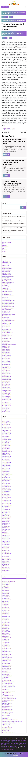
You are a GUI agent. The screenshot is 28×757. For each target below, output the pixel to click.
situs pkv (19, 738)
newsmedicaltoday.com (7, 712)
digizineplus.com (6, 514)
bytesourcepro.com (6, 495)
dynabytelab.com (6, 589)
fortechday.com (5, 730)
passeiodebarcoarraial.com (8, 276)
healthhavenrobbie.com (7, 683)
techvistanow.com (6, 459)
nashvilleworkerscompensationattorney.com (12, 721)
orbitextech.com (5, 674)
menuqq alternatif (4, 738)
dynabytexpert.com (6, 530)
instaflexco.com (5, 630)
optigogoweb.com (6, 568)
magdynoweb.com (6, 488)
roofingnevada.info (6, 713)
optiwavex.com (5, 556)
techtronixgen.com (6, 358)
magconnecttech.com (7, 675)
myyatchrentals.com (6, 294)
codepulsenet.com (6, 509)
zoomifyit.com (5, 571)
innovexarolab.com (6, 388)
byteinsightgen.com (6, 384)
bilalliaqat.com (5, 707)
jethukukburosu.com (6, 309)
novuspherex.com (6, 613)
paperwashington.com (7, 703)
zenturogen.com (5, 539)
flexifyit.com (4, 532)
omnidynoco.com (6, 558)
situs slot (10, 746)
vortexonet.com (5, 593)
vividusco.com (5, 602)
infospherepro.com (6, 653)
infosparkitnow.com (6, 433)
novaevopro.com (6, 615)
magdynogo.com (6, 411)
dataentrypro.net (5, 267)
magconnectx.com (6, 715)
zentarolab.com (5, 564)
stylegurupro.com (6, 646)
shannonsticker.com (6, 273)
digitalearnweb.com (6, 262)
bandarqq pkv (4, 746)
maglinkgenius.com (6, 466)
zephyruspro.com (6, 523)
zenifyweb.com (5, 677)
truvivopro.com (5, 601)
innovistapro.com (6, 631)
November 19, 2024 (7, 32)
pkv (3, 243)
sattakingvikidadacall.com (8, 695)
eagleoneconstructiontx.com (8, 686)
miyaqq (12, 747)
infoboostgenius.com (6, 379)
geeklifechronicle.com (7, 651)
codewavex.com (5, 469)
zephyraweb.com (6, 608)
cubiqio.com (4, 649)
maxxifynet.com (5, 595)
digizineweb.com (6, 453)
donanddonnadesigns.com (8, 684)
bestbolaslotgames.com (7, 697)
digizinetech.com (6, 385)
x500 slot (9, 741)
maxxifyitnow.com (6, 520)
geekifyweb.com (5, 436)
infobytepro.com (5, 442)
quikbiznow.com (5, 565)
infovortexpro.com (6, 402)
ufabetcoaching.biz (6, 726)
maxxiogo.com (5, 533)
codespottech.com (6, 346)
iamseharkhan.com (6, 279)
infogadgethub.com (6, 422)
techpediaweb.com (6, 364)
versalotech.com (6, 639)
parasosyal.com (5, 317)
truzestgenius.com (6, 476)
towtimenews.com (6, 305)
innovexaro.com (5, 515)
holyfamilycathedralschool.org (8, 722)
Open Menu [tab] (6, 7)
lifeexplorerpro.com (6, 660)
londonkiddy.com (6, 724)
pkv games (7, 128)
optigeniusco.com (6, 611)
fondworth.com (5, 277)
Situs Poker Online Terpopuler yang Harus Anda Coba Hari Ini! (14, 13)
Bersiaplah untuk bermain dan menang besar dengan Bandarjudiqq (13, 162)
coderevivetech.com (6, 397)
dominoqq (4, 249)
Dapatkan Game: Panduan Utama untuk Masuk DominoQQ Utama (14, 141)
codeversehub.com (6, 500)
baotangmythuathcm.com (7, 308)
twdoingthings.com (6, 331)
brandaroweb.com (6, 570)
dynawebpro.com (6, 544)
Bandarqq (5, 16)
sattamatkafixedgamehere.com (9, 698)
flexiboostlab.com (6, 633)
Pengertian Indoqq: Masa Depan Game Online (12, 227)
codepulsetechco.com (7, 451)
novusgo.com (5, 662)
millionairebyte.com (6, 729)
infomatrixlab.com (6, 498)
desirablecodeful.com (7, 335)
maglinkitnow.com (6, 352)
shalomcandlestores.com (7, 295)
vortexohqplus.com (6, 634)
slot (13, 128)
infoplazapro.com (6, 370)
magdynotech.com (6, 511)
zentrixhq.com (5, 527)
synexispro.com (5, 716)
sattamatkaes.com (6, 299)
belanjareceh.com (6, 271)
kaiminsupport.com (6, 270)
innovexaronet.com (6, 457)
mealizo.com (5, 285)
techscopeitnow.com (6, 405)
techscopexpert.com (6, 362)
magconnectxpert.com (7, 474)
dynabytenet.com (6, 494)
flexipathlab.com (5, 547)
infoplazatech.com (6, 438)
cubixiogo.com (5, 552)
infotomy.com (5, 343)
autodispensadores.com (7, 709)
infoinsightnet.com (6, 447)
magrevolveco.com (6, 399)
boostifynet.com (5, 619)
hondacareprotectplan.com (8, 302)
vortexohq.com (5, 656)
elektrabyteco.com (6, 472)
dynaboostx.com (6, 628)
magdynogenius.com (6, 355)
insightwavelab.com (6, 659)
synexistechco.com (6, 599)
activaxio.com (5, 643)
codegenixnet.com (6, 393)
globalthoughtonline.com (7, 291)
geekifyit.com (5, 297)
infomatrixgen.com (6, 387)
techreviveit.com (5, 372)
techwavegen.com (6, 381)
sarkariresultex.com (6, 283)
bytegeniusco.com (6, 375)
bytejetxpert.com (6, 408)
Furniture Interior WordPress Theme (13, 753)
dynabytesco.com (6, 645)
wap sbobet (3, 741)
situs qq (23, 738)
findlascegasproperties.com (8, 681)
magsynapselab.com (6, 356)
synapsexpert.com (6, 562)
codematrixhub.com (6, 376)
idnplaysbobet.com (6, 694)
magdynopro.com (6, 369)
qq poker (4, 251)
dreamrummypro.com (7, 268)
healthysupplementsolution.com (9, 344)
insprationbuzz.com (6, 274)
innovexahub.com (6, 596)
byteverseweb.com (6, 501)
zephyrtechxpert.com (7, 479)
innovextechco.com (6, 465)
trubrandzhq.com (6, 618)
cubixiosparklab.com (6, 462)
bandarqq (3, 747)
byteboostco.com (6, 471)
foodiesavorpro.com (6, 654)
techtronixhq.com (6, 421)
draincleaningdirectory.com (8, 306)
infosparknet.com (6, 518)
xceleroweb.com (5, 567)
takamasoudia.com (6, 329)
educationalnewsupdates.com (8, 581)
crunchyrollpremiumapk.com (8, 300)
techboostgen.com (6, 425)
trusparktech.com (6, 616)
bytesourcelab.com (6, 517)
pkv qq (10, 738)
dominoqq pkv (5, 246)
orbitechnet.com (5, 555)
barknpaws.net (5, 286)
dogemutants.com (6, 326)
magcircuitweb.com (6, 361)
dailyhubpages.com (6, 692)
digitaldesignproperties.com (8, 282)
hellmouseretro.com (6, 323)
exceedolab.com (5, 642)
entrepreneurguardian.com (8, 700)
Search (4, 203)
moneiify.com (5, 292)
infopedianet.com (6, 507)
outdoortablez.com (6, 341)
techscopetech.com (6, 486)
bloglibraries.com (6, 312)
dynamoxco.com (6, 538)
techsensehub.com (6, 427)
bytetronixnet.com (6, 407)
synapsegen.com (6, 545)
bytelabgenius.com (6, 365)
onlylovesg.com (5, 689)
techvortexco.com (6, 434)
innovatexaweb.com (6, 430)
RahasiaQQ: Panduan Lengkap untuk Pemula (12, 220)
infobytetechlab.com (6, 390)
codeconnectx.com (6, 454)
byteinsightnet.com (6, 450)
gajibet (16, 747)
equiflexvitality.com (6, 688)
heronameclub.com (6, 338)
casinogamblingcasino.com (8, 303)
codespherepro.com (6, 391)
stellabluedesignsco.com (7, 332)
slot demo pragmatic (6, 242)
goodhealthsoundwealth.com (8, 320)
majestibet (8, 747)
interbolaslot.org (5, 264)
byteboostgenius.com (7, 504)
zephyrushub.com (6, 586)
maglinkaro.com (5, 492)
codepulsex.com (5, 485)
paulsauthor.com (5, 334)
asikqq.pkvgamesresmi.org (7, 749)
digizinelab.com (5, 482)
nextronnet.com (5, 536)
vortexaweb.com (6, 610)
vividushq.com (5, 549)
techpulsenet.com (6, 477)
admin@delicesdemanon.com (8, 33)
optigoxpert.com (5, 624)
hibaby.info (4, 701)
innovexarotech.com (6, 400)
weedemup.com (5, 704)
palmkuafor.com (5, 265)
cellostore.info (5, 288)
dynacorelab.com (6, 598)
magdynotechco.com (6, 431)
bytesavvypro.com (6, 382)
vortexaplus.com (6, 550)
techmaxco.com (5, 640)
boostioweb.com (5, 584)
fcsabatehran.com (6, 324)
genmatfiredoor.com (6, 680)
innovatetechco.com (6, 367)
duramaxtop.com (6, 327)
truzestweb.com (5, 561)
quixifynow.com (5, 521)
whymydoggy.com (6, 261)
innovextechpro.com (6, 359)
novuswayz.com (5, 625)
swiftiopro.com (5, 636)
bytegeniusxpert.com (6, 439)
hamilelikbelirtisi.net (6, 637)
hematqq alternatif (9, 743)
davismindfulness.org (7, 727)
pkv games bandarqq (5, 740)
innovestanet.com (6, 529)
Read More (6, 155)
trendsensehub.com (6, 668)
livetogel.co (4, 678)
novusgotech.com (6, 535)
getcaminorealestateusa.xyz (8, 732)
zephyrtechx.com (6, 622)
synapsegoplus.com (6, 506)
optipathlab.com (5, 587)
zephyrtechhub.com (6, 559)
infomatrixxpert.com (6, 456)
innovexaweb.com (6, 541)
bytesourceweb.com (6, 394)
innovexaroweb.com (6, 489)
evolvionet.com (5, 590)
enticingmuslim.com (6, 318)
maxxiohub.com (5, 607)
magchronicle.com (6, 349)
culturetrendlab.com (6, 666)
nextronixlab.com (6, 526)
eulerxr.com (4, 671)
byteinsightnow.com (6, 396)
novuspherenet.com (6, 553)
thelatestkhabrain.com (7, 280)
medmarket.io (5, 340)
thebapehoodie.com (6, 315)
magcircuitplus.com (6, 404)
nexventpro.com (5, 621)
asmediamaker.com (6, 289)
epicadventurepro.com (7, 657)
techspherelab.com (6, 497)
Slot (11, 16)
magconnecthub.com (6, 503)
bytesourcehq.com (6, 448)
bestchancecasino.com (7, 706)
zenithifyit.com (5, 605)
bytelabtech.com (5, 428)
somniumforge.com (6, 311)
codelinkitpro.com (6, 424)
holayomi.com (5, 718)
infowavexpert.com (6, 373)
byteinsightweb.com (6, 353)
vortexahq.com (5, 604)
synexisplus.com (6, 592)
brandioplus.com (5, 542)
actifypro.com (5, 627)
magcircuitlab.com (6, 468)
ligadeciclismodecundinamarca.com (10, 719)
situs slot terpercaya (15, 740)
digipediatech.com (6, 350)
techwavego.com (6, 483)
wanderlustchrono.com (7, 665)
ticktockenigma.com (6, 669)
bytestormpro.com (6, 663)
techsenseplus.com (6, 378)
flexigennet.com (5, 337)
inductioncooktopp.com (7, 710)
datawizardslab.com (6, 648)
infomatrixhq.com (6, 460)
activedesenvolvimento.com (8, 691)
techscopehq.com (6, 512)
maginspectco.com (6, 410)
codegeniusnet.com (6, 445)
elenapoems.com (6, 321)
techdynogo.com (6, 347)
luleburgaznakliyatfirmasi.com (8, 314)
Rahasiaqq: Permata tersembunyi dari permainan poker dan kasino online (12, 183)
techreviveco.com (6, 491)
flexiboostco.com (6, 583)
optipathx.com (5, 524)
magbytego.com (5, 444)
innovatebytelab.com (6, 441)
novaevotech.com (6, 463)
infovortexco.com (6, 480)
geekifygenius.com (6, 672)
